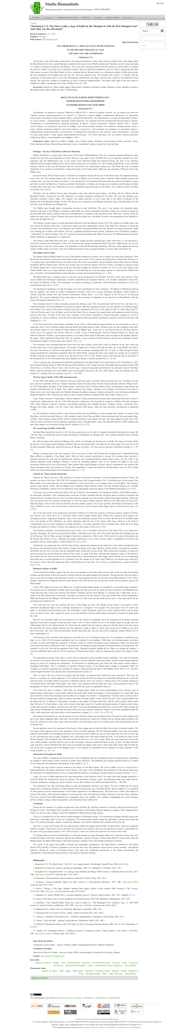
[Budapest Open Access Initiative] (137, 1007)
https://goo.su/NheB (53, 891)
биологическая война (101, 962)
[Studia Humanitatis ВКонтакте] (151, 24)
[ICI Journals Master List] (120, 1007)
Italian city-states (116, 973)
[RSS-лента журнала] (154, 24)
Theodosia (89, 970)
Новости (85, 17)
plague (68, 970)
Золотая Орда (130, 965)
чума (63, 962)
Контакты (128, 17)
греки (124, 962)
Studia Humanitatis (62, 4)
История (42, 36)
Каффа (56, 962)
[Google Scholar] (87, 1007)
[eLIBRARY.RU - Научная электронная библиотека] (103, 1007)
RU (158, 3)
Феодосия (86, 962)
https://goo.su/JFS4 (130, 882)
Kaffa (61, 970)
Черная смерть (73, 962)
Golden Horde (130, 973)
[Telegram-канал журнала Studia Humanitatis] (157, 24)
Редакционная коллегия (67, 17)
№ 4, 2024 (51, 33)
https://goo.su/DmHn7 (84, 905)
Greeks (124, 970)
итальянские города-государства (109, 965)
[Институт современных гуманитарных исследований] (53, 1013)
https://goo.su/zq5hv (43, 933)
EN (162, 3)
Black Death (78, 970)
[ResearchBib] (120, 1013)
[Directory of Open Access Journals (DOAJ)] (37, 1007)
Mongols (115, 970)
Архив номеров (112, 17)
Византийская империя (75, 965)
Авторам (97, 17)
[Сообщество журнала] (148, 24)
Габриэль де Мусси (43, 962)
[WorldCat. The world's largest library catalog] (53, 1007)
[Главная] (37, 13)
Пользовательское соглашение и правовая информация (97, 1019)
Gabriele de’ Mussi (49, 970)
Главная (35, 17)
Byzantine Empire (93, 973)
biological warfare (102, 970)
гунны (90, 965)
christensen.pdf (51, 39)
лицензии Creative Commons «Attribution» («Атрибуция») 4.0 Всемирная (89, 997)
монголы (116, 962)
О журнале (48, 17)
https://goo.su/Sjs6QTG (44, 874)
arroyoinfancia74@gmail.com (52, 956)
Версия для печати (39, 977)
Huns (105, 973)
